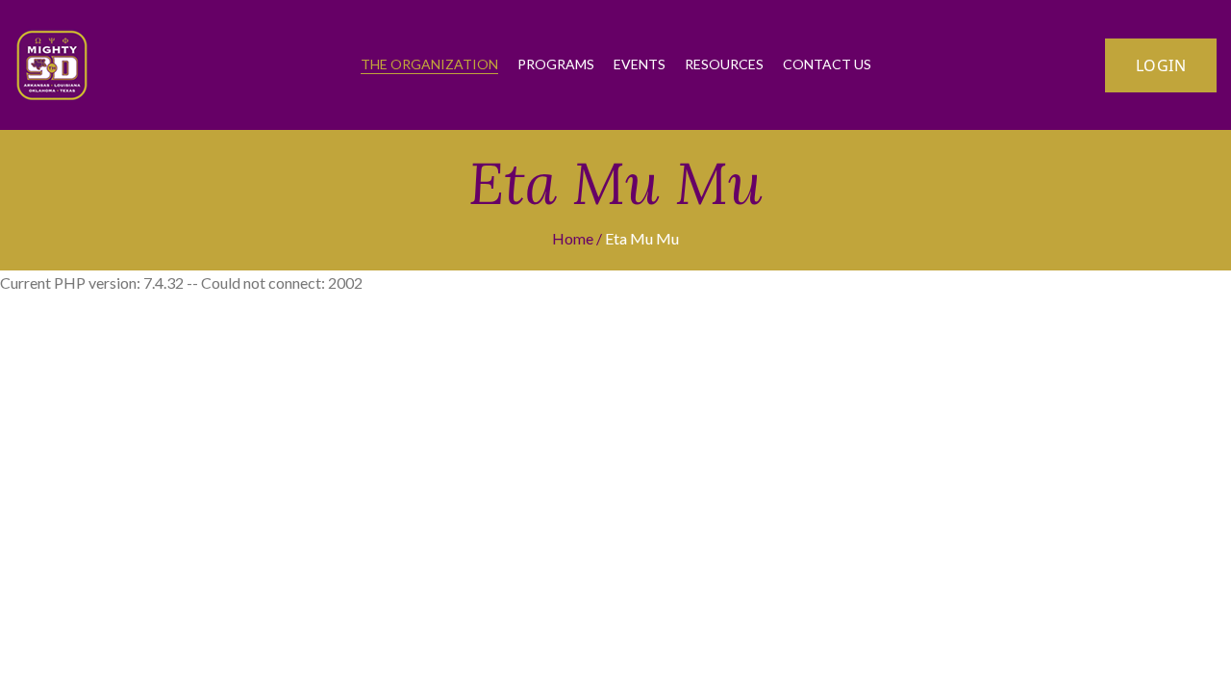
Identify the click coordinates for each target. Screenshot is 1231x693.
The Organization (429, 64)
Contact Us (827, 64)
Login (1161, 65)
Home (572, 238)
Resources (724, 64)
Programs (555, 64)
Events (640, 64)
